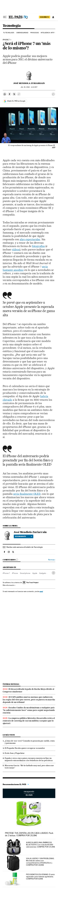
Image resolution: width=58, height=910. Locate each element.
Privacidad (34, 33)
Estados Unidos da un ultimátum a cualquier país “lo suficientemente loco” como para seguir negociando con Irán (29, 710)
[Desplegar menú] (5, 17)
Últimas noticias (11, 684)
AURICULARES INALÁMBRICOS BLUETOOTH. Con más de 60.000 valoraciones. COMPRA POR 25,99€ (40, 844)
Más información (8, 585)
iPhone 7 (6, 40)
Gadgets (42, 573)
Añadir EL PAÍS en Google (16, 101)
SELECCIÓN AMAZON (29, 793)
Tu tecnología (8, 33)
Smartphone (25, 573)
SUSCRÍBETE (44, 17)
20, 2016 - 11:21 (29, 87)
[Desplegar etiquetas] (53, 573)
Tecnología (12, 26)
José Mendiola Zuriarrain (29, 83)
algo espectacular (30, 239)
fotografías (38, 246)
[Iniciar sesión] (53, 17)
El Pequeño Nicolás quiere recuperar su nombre (25, 748)
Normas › (51, 560)
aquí (41, 591)
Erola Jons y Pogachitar (15, 753)
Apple (34, 573)
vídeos (16, 249)
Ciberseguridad (22, 33)
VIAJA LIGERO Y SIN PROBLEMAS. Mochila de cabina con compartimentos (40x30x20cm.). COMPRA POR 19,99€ (40, 861)
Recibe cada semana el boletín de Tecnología (24, 547)
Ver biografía (20, 536)
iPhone (15, 573)
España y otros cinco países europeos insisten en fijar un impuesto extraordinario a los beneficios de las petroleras (29, 759)
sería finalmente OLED (26, 493)
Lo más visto (9, 735)
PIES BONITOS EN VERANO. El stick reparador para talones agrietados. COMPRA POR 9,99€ (40, 876)
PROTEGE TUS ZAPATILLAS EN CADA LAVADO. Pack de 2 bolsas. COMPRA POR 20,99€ (29, 834)
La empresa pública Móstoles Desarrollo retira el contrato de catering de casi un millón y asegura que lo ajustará (29, 721)
